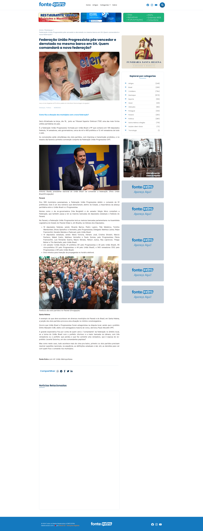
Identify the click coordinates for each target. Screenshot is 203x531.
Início (41, 30)
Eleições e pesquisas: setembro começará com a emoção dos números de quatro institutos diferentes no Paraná (79, 459)
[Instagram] (151, 5)
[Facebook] (147, 5)
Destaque (48, 30)
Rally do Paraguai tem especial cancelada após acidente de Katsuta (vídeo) (77, 497)
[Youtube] (156, 5)
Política (48, 107)
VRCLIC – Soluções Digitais (69, 525)
